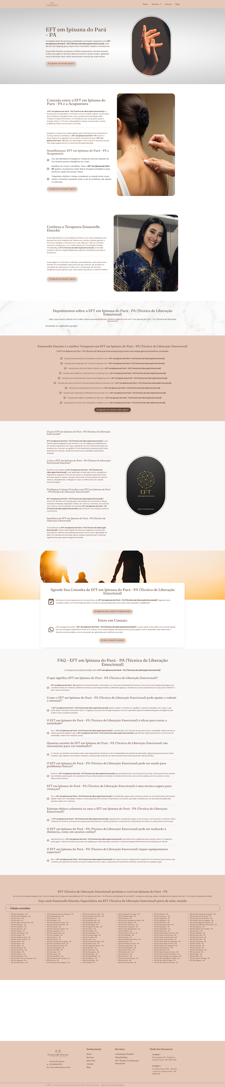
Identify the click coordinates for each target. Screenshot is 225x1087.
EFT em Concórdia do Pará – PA (57, 943)
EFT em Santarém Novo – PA (163, 948)
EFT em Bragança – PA (18, 960)
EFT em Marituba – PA (90, 954)
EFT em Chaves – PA (54, 937)
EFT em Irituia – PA (89, 929)
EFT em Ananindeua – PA (19, 933)
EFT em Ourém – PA (125, 937)
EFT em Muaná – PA (125, 918)
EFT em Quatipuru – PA (162, 918)
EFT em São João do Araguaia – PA (202, 920)
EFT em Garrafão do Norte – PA (93, 914)
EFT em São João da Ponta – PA (200, 916)
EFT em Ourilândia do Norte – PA (129, 939)
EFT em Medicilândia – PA (91, 956)
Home (145, 4)
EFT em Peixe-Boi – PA (126, 952)
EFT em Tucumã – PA (197, 946)
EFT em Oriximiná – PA (126, 935)
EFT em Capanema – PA (55, 931)
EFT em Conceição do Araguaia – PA (59, 941)
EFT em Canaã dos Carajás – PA (57, 929)
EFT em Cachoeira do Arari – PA (58, 922)
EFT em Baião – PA (17, 946)
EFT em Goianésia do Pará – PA (93, 916)
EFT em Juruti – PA (89, 939)
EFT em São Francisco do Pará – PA (166, 962)
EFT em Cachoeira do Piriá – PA (57, 924)
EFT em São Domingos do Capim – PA (167, 958)
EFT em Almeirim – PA (18, 927)
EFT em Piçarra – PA (125, 954)
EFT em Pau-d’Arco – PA (126, 950)
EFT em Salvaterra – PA (162, 931)
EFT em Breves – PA (53, 918)
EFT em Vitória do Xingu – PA (200, 958)
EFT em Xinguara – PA (197, 960)
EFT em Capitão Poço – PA (56, 933)
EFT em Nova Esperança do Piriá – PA (131, 920)
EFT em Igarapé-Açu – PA (91, 920)
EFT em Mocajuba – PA (90, 960)
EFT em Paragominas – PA (127, 946)
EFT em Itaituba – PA (90, 931)
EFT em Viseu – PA (196, 956)
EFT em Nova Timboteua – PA (128, 924)
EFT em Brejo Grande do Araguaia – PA (60, 914)
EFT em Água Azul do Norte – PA (22, 922)
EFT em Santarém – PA (161, 950)
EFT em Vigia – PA (196, 954)
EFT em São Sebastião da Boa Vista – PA (203, 924)
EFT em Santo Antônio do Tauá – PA (166, 952)
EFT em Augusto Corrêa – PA (20, 937)
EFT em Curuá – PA (53, 952)
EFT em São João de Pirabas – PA (201, 918)
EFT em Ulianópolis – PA (198, 950)
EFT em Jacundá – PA (90, 937)
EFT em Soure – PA (196, 931)
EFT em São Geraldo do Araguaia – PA (203, 914)
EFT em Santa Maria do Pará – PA (165, 943)
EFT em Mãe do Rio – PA (91, 943)
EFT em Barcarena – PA (19, 950)
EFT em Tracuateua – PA (198, 941)
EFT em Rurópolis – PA (162, 927)
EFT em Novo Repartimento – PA (129, 929)
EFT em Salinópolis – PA (162, 929)
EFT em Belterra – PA (18, 954)
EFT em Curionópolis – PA (55, 948)
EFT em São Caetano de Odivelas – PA (167, 954)
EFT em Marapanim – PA (91, 952)
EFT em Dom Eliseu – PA (55, 956)
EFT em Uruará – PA (196, 952)
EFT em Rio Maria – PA (162, 922)
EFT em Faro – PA (53, 960)
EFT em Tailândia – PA (197, 933)
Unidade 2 (156, 1066)
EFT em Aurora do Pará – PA (20, 939)
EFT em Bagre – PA (17, 943)
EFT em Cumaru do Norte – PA (57, 946)
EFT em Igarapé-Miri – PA (91, 922)
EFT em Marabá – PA (90, 948)
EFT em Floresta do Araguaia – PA (58, 962)
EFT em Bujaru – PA (53, 920)
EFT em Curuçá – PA (53, 954)
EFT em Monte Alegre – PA (127, 916)
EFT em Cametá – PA (54, 927)
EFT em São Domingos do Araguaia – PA (167, 956)
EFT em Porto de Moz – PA (127, 962)
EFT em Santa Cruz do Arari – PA (165, 935)
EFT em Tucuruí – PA (197, 948)
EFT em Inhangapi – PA (90, 924)
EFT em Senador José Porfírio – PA (201, 929)
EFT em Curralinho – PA (55, 950)
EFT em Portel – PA (124, 960)
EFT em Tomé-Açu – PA (198, 939)
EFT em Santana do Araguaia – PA (165, 946)
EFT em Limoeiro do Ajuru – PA (93, 941)
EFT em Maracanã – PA (90, 950)
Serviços (155, 4)
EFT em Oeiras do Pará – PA (127, 933)
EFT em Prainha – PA (161, 914)
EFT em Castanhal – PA (54, 935)
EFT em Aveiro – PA (17, 941)
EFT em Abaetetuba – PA (19, 914)
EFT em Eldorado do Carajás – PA (58, 958)
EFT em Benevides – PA (19, 956)
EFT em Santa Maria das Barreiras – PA (167, 941)
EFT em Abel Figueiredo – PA (20, 916)
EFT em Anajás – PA (18, 931)
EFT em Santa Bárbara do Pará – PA (166, 933)
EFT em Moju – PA (89, 962)
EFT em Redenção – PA (161, 920)
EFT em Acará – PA (17, 918)
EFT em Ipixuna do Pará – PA (92, 927)
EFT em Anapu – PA (17, 935)
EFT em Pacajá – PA (125, 941)
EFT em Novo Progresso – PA (128, 927)
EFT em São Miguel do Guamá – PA (202, 922)
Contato (168, 4)
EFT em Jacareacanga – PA (92, 935)
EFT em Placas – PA (125, 956)
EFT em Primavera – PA (162, 916)
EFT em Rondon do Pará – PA (164, 924)
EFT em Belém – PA (17, 952)
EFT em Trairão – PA (197, 943)
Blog (177, 4)
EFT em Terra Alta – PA (197, 935)
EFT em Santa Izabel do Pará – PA (165, 937)
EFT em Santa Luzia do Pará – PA (165, 939)
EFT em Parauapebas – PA (127, 948)
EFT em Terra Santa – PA (198, 937)
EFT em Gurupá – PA (89, 918)
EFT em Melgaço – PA (90, 958)
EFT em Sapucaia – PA (197, 927)
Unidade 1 (156, 1054)
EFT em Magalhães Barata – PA (93, 946)
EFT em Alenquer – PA (18, 924)
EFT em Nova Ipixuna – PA (127, 922)
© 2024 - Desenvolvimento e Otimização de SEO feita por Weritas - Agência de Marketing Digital (85, 1085)
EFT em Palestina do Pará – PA (128, 943)
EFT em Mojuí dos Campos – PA (129, 914)
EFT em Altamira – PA (18, 929)
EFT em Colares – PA (54, 939)
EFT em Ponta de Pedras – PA (128, 958)
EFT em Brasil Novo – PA (19, 962)
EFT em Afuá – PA (17, 920)
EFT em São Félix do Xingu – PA (165, 960)
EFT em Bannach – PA (18, 948)
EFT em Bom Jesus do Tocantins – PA (23, 958)
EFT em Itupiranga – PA (91, 933)
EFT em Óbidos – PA (125, 931)
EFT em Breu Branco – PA (55, 916)
